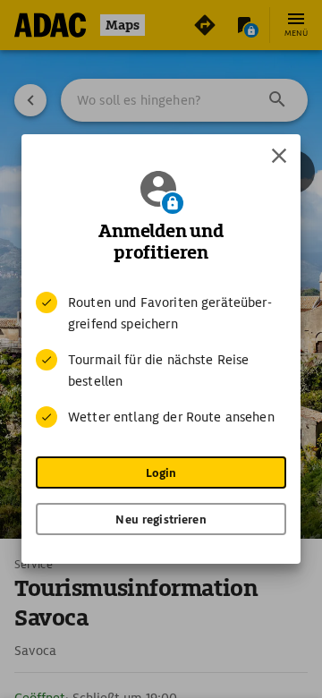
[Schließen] (279, 155)
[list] (161, 360)
